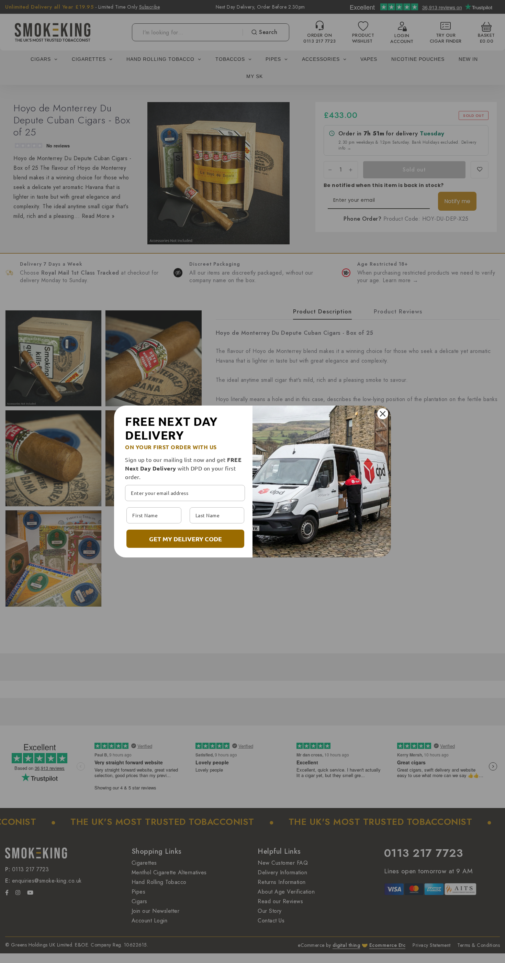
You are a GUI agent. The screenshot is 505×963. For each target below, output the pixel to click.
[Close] (382, 414)
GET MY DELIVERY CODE (185, 539)
